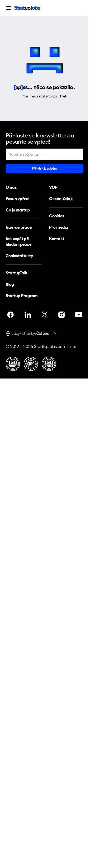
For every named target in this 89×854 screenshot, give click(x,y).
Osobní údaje (61, 198)
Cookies (56, 215)
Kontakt (56, 238)
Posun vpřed (17, 198)
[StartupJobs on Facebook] (10, 314)
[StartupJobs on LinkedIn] (27, 314)
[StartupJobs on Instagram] (61, 314)
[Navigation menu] (10, 8)
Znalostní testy (19, 255)
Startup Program (22, 295)
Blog (10, 284)
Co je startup (18, 209)
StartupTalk (16, 272)
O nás (11, 187)
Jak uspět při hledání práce (18, 241)
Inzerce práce (19, 227)
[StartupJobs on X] (44, 314)
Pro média (58, 227)
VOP (53, 187)
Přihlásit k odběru (44, 168)
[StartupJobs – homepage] (27, 8)
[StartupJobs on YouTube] (78, 314)
